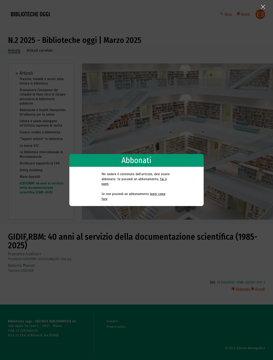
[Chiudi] (263, 7)
